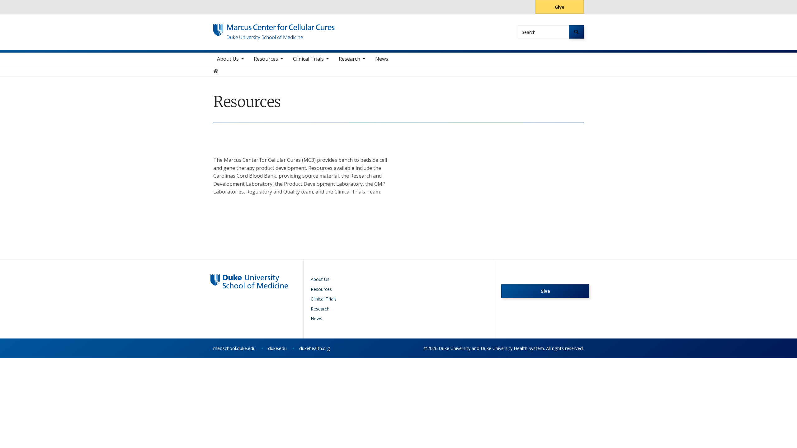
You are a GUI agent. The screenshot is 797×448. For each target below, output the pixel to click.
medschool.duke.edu (234, 348)
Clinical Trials (308, 58)
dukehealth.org (314, 348)
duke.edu (277, 348)
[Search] (576, 32)
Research (349, 58)
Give (559, 7)
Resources (266, 58)
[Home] (274, 30)
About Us (228, 58)
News (381, 58)
